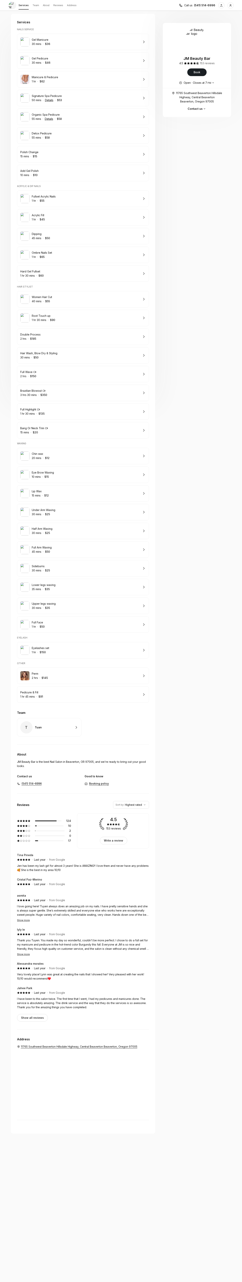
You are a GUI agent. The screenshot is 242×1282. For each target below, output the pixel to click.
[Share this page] (221, 5)
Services (24, 5)
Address (72, 5)
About (46, 5)
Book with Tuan (49, 727)
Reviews (58, 5)
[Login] (230, 5)
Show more (23, 920)
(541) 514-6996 (204, 5)
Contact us (195, 108)
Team (36, 5)
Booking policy (99, 783)
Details (49, 100)
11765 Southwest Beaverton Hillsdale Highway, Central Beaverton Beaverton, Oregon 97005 (199, 97)
